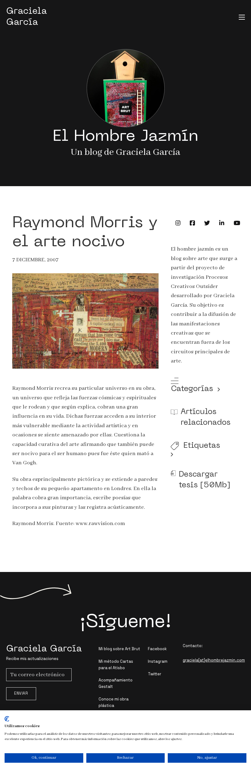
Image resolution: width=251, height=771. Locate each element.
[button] (205, 386)
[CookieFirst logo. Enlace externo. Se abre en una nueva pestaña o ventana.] (7, 719)
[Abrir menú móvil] (242, 17)
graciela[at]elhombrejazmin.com (214, 660)
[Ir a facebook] (192, 223)
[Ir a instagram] (178, 223)
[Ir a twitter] (207, 223)
